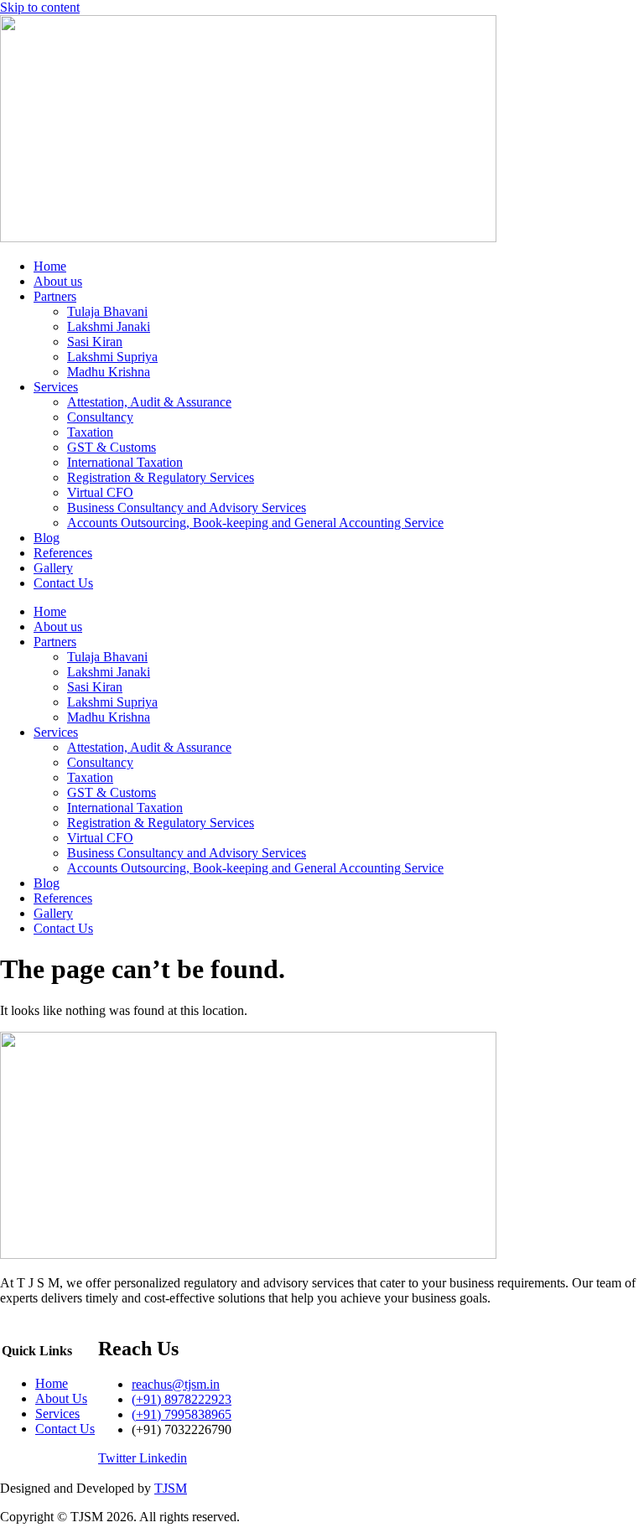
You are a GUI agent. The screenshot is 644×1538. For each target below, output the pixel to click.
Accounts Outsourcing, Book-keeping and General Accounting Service (255, 522)
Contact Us (63, 583)
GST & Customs (111, 447)
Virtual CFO (100, 492)
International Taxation (125, 462)
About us (58, 281)
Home (50, 266)
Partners (55, 296)
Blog (47, 538)
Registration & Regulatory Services (160, 477)
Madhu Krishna (108, 372)
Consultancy (100, 417)
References (63, 553)
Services (56, 387)
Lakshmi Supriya (112, 357)
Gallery (53, 568)
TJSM (170, 1488)
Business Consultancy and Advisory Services (186, 507)
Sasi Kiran (94, 341)
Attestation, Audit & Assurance (149, 402)
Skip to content (40, 7)
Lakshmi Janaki (108, 326)
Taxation (90, 432)
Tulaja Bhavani (107, 311)
